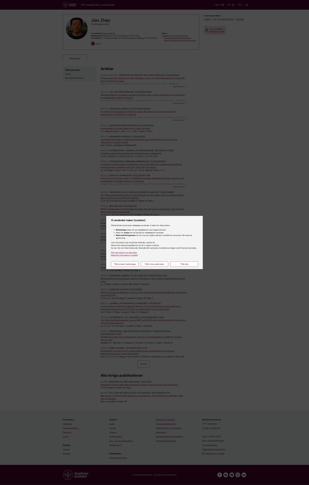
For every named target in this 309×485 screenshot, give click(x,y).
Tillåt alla (184, 264)
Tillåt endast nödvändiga (125, 264)
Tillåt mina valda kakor (154, 264)
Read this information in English (124, 255)
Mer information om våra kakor (124, 252)
